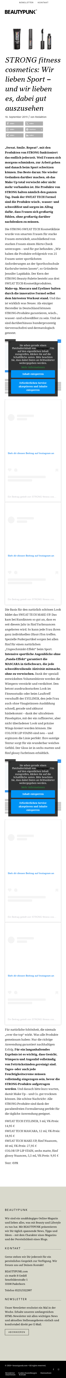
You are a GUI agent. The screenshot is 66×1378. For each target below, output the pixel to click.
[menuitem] (26, 2)
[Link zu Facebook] (53, 1369)
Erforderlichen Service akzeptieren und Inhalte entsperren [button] (33, 386)
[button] (15, 123)
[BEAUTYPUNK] (21, 11)
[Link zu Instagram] (58, 1369)
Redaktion (41, 116)
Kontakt (43, 2)
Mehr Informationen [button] (33, 367)
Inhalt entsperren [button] (33, 374)
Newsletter (26, 2)
